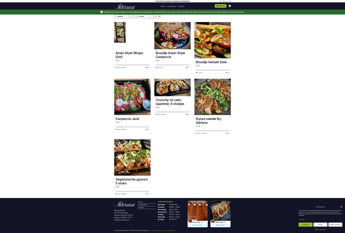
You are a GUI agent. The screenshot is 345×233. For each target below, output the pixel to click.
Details (148, 67)
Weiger (320, 224)
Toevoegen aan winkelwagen (121, 67)
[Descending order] (134, 16)
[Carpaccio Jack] (132, 97)
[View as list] (159, 16)
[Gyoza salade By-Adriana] (212, 97)
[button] (341, 207)
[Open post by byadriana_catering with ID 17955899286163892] (198, 211)
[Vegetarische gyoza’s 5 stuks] (132, 157)
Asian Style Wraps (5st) (129, 55)
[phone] (230, 1)
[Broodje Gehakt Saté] (212, 40)
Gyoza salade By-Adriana (209, 121)
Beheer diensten (302, 219)
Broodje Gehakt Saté (211, 62)
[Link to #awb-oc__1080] (229, 6)
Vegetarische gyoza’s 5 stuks (132, 181)
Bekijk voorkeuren (335, 224)
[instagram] (224, 1)
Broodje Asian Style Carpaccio (170, 55)
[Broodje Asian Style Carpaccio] (172, 35)
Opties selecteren (160, 67)
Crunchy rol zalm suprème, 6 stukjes (170, 102)
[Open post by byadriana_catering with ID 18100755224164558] (220, 211)
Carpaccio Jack (127, 119)
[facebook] (220, 1)
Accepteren (305, 224)
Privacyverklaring (323, 229)
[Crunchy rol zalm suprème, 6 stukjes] (172, 87)
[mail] (227, 1)
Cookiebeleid (317, 229)
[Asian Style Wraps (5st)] (132, 35)
